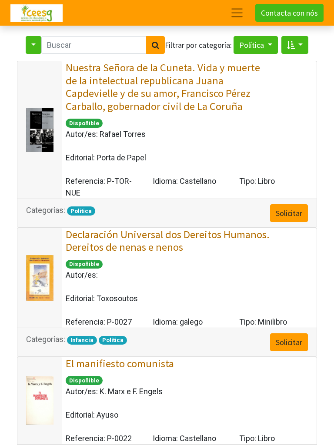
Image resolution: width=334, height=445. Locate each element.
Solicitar (289, 213)
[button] (295, 45)
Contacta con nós (289, 13)
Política (252, 45)
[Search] (155, 45)
